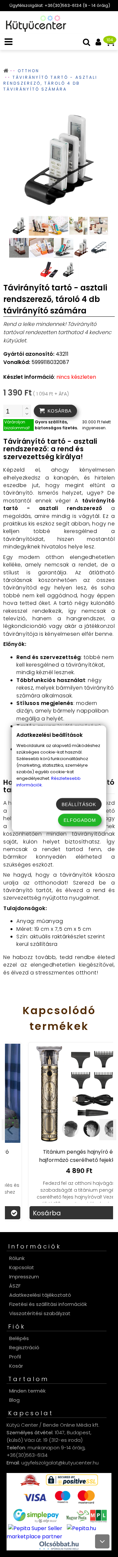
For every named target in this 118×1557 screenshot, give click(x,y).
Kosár (16, 1365)
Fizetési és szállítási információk (48, 1304)
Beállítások (79, 804)
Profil (15, 1356)
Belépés (19, 1338)
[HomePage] (34, 30)
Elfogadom (80, 820)
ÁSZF (15, 1285)
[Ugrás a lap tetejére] (102, 1541)
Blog (14, 1400)
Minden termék (27, 1390)
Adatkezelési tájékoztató (40, 1294)
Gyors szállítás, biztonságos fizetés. (56, 425)
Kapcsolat (21, 1267)
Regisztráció (24, 1347)
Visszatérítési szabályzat (39, 1313)
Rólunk (17, 1258)
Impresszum (24, 1276)
